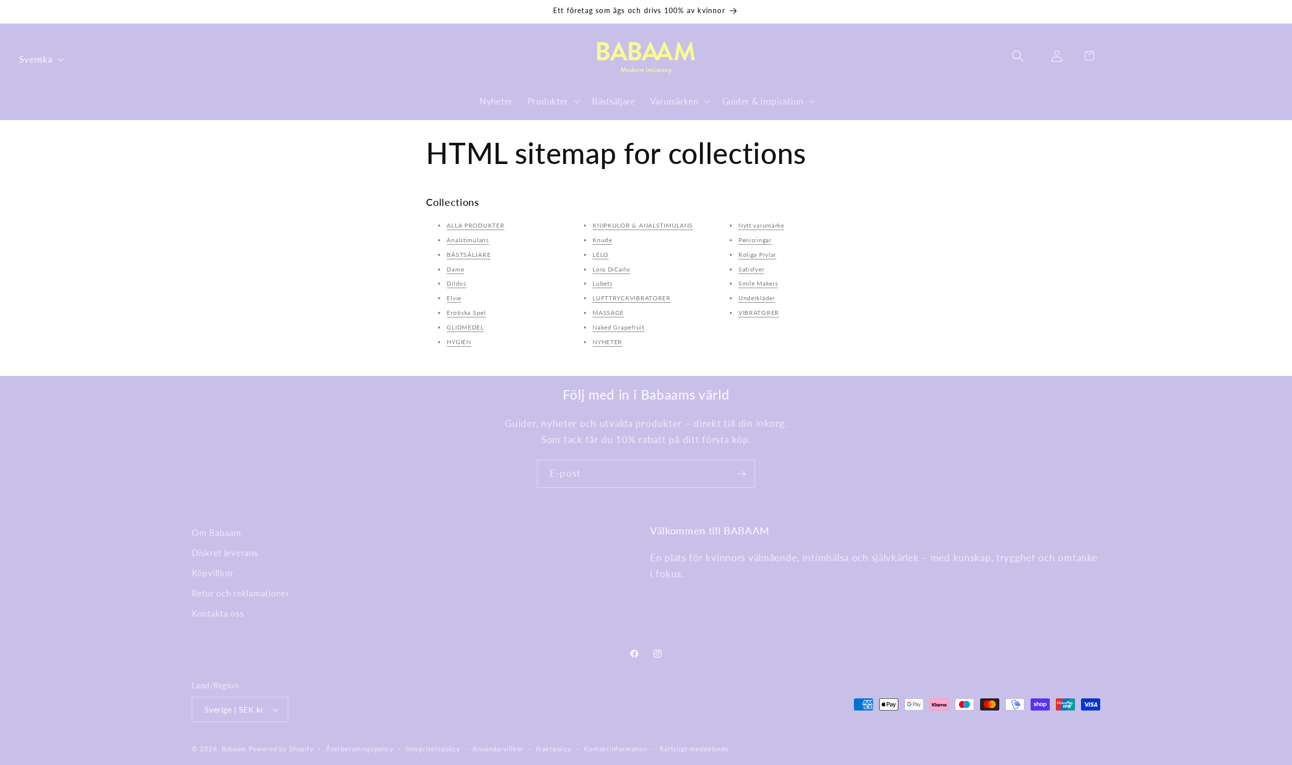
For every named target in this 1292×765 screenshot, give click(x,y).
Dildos (456, 283)
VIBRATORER (758, 312)
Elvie (454, 298)
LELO (601, 254)
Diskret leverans (225, 553)
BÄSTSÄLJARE (469, 254)
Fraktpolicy (554, 749)
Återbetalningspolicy (360, 749)
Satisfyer (751, 269)
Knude (602, 240)
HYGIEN (459, 342)
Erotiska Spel (466, 312)
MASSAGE (608, 312)
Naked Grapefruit (618, 327)
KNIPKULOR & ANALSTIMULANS (643, 225)
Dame (455, 269)
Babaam (234, 749)
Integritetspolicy (433, 749)
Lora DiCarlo (611, 269)
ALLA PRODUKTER (475, 225)
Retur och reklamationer (241, 593)
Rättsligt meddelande (694, 749)
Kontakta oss (218, 613)
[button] (552, 101)
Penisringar (755, 240)
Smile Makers (758, 283)
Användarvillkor (498, 749)
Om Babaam (216, 532)
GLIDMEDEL (465, 327)
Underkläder (756, 298)
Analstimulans (468, 240)
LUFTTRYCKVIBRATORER (632, 298)
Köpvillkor (213, 573)
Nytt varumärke (761, 225)
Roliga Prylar (757, 254)
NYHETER (607, 342)
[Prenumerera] (741, 474)
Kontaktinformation (616, 749)
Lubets (602, 283)
